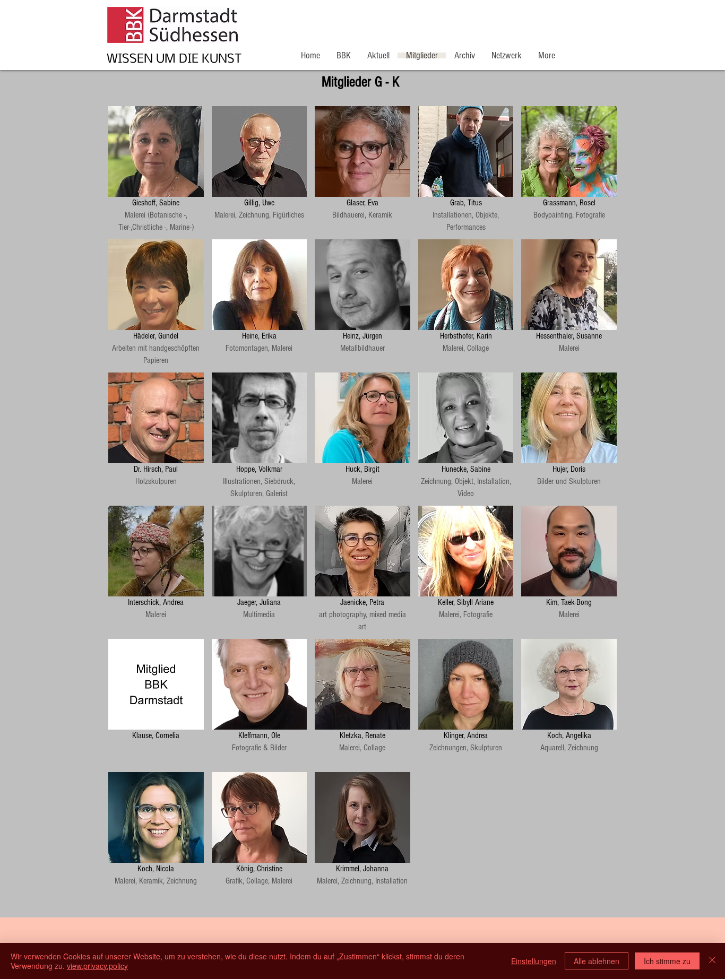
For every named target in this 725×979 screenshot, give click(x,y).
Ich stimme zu (667, 961)
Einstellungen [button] (533, 961)
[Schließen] (712, 961)
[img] (362, 168)
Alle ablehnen (596, 961)
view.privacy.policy (97, 965)
